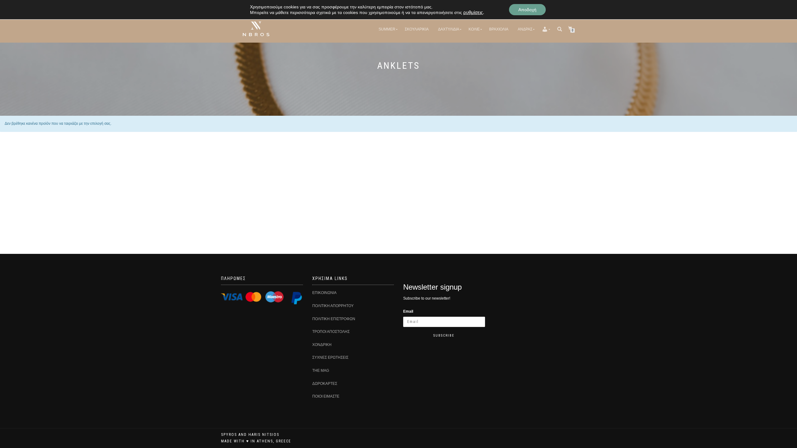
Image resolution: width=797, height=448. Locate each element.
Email (408, 311)
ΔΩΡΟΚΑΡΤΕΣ (324, 383)
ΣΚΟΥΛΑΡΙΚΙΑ (417, 29)
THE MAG (320, 370)
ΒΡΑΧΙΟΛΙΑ (498, 29)
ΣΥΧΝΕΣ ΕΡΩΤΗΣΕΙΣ (330, 357)
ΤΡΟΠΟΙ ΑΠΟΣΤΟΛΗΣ (331, 331)
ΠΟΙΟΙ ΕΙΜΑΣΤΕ (325, 396)
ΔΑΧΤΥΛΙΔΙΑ (448, 29)
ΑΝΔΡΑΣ (525, 29)
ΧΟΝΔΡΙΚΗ (322, 345)
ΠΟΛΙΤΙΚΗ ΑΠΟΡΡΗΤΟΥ (333, 306)
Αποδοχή (527, 9)
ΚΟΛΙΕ (474, 29)
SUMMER (387, 29)
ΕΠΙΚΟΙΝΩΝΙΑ (324, 293)
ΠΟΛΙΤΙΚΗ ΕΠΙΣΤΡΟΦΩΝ (333, 319)
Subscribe (444, 336)
